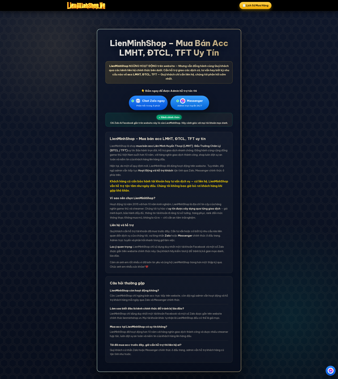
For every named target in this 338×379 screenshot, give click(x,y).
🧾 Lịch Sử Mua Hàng (255, 5)
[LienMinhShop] (86, 5)
